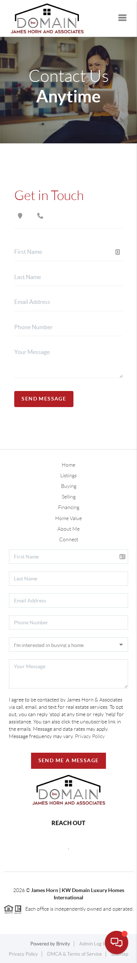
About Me (68, 529)
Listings (68, 475)
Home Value (68, 518)
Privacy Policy (90, 736)
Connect (68, 539)
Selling (69, 497)
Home (68, 465)
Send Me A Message (68, 760)
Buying (68, 486)
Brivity (63, 944)
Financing (68, 507)
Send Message (44, 399)
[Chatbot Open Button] (116, 942)
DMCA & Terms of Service (74, 954)
